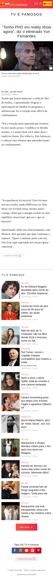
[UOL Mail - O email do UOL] (36, 3)
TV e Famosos (26, 14)
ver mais (25, 527)
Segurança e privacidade (26, 574)
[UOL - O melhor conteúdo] (5, 4)
